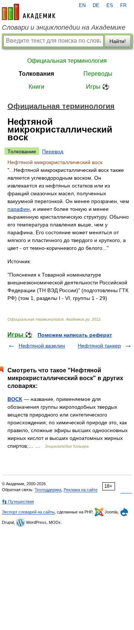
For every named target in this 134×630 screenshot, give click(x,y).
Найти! (117, 41)
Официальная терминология (67, 61)
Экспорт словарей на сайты (28, 512)
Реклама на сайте (81, 489)
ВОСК (14, 399)
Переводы (97, 74)
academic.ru (28, 12)
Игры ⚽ (97, 87)
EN (82, 5)
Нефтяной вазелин (42, 346)
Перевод (52, 151)
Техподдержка (48, 489)
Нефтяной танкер (99, 346)
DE (96, 5)
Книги (36, 87)
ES (109, 5)
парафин (18, 209)
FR (123, 5)
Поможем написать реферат (75, 335)
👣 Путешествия (18, 501)
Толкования (36, 74)
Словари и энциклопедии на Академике (63, 27)
